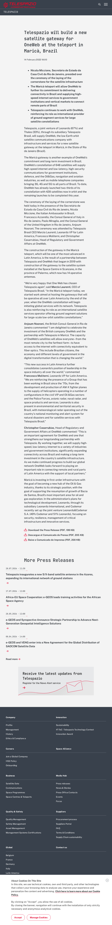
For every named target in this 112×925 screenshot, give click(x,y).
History (9, 734)
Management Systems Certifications (23, 832)
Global (9, 847)
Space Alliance (63, 749)
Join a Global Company (17, 756)
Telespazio (11, 11)
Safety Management (16, 824)
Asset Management (15, 828)
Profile (9, 725)
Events (59, 797)
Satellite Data (12, 783)
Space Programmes (15, 792)
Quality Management (16, 819)
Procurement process (66, 819)
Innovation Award (64, 734)
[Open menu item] (105, 4)
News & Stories (63, 788)
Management (12, 729)
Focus (59, 801)
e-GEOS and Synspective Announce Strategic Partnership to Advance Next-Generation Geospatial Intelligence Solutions (52, 621)
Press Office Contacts (66, 792)
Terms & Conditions (65, 832)
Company (10, 717)
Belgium (10, 855)
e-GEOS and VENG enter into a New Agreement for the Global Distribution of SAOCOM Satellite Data (52, 644)
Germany (10, 864)
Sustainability (62, 725)
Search (99, 4)
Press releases (63, 783)
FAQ (58, 828)
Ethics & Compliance (16, 738)
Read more (12, 659)
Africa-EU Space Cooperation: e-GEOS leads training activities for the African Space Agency (53, 599)
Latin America (12, 873)
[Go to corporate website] (14, 4)
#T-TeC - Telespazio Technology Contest (75, 729)
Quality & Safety (14, 811)
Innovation (61, 717)
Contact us (61, 847)
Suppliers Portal (63, 824)
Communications (14, 788)
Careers (10, 749)
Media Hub (61, 775)
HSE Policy (11, 761)
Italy (8, 868)
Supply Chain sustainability (69, 837)
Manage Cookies (39, 917)
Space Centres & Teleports (19, 797)
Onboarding (11, 765)
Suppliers (61, 811)
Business (10, 775)
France (9, 860)
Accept (18, 917)
